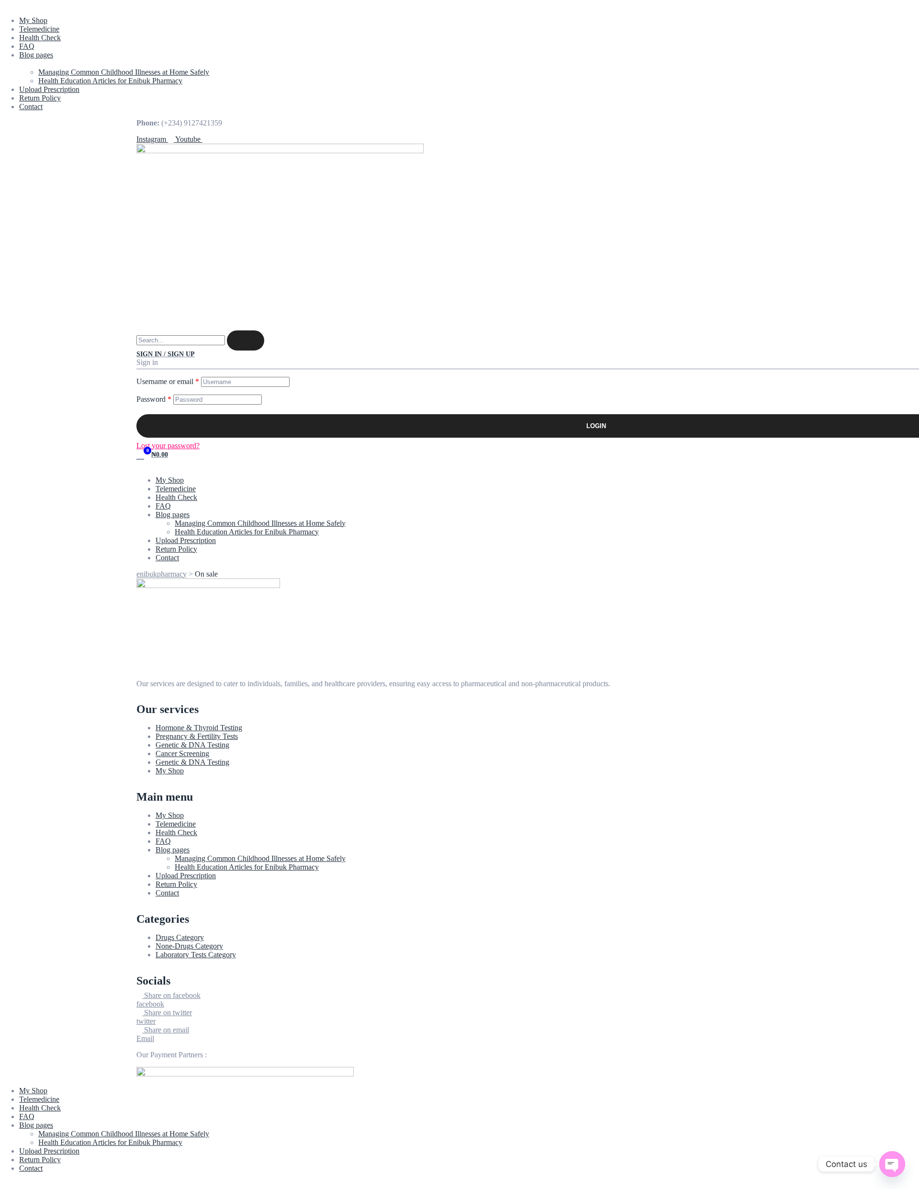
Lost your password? (168, 446)
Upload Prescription (49, 89)
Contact (31, 106)
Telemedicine (39, 29)
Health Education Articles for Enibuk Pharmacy (110, 81)
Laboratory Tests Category (196, 955)
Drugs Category (180, 937)
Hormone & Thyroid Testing (199, 728)
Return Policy (40, 98)
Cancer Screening (182, 753)
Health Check (40, 38)
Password (153, 399)
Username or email (167, 381)
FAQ (26, 46)
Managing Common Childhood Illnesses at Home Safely (123, 72)
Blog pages (36, 55)
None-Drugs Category (189, 946)
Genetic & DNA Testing (192, 745)
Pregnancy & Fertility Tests (197, 736)
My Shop (33, 20)
